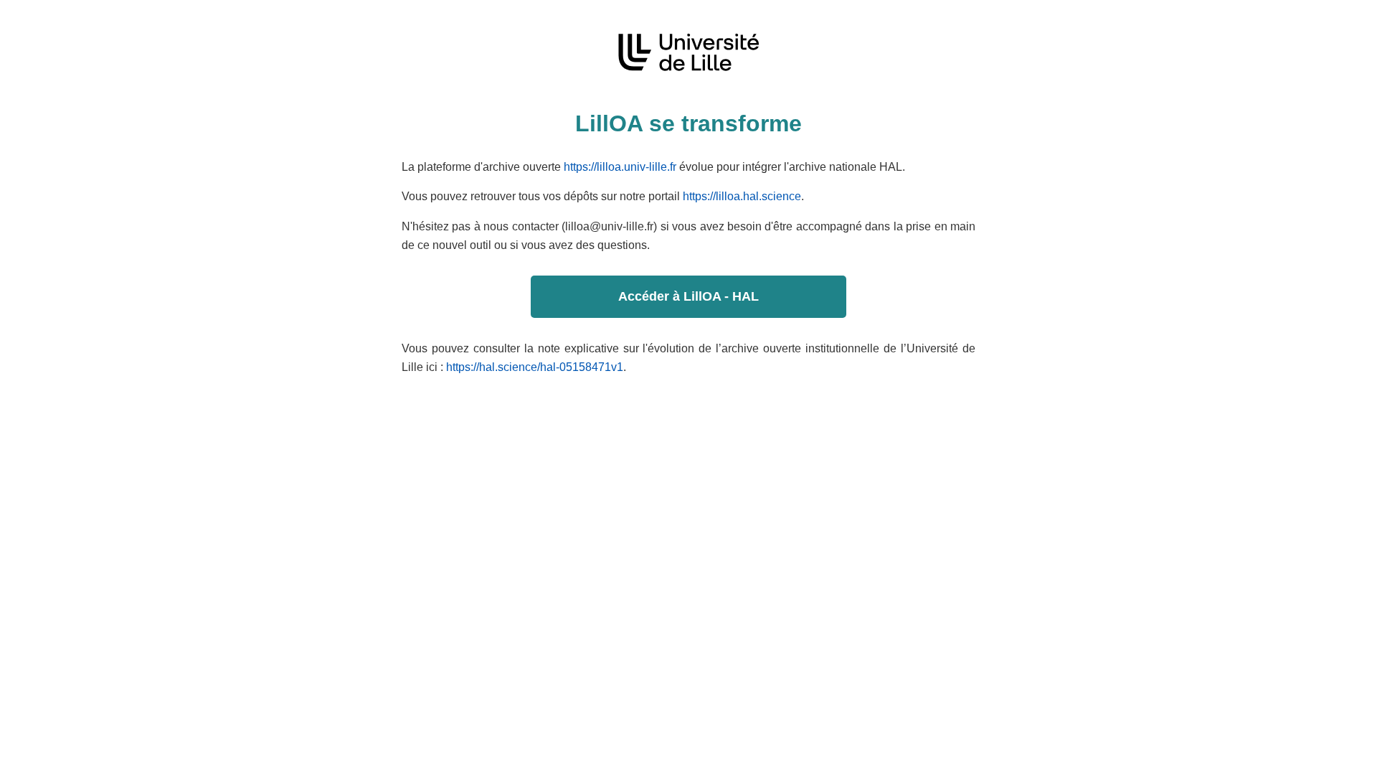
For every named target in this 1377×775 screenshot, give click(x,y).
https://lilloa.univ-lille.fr (620, 167)
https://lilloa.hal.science (742, 196)
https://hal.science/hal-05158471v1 (534, 367)
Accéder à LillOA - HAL (688, 296)
